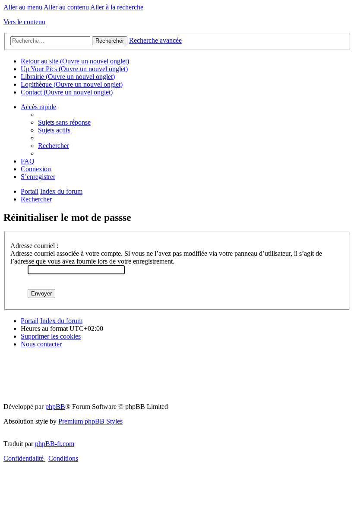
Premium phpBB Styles (90, 421)
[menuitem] (64, 122)
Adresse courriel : (34, 245)
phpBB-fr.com (54, 443)
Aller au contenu (66, 7)
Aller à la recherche (116, 7)
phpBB (55, 406)
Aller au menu (22, 7)
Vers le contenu (24, 21)
